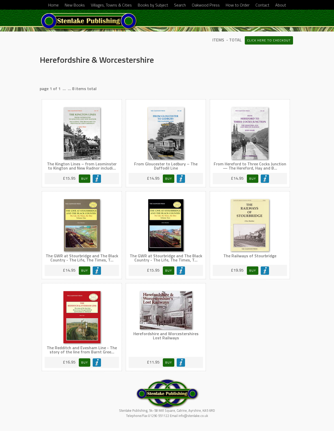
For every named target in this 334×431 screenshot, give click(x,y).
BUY (84, 178)
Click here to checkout (269, 40)
